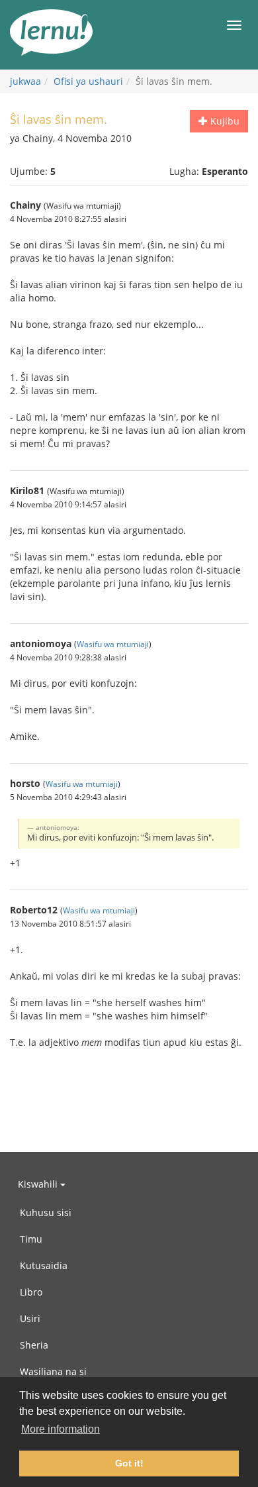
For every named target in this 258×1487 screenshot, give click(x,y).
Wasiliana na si (53, 1371)
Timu (31, 1239)
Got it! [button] (129, 1463)
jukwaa (25, 81)
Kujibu (223, 121)
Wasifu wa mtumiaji (113, 644)
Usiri (30, 1318)
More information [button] (60, 1429)
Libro (31, 1292)
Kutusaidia (43, 1265)
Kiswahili (39, 1184)
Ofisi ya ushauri (88, 81)
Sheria (34, 1345)
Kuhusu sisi (45, 1212)
